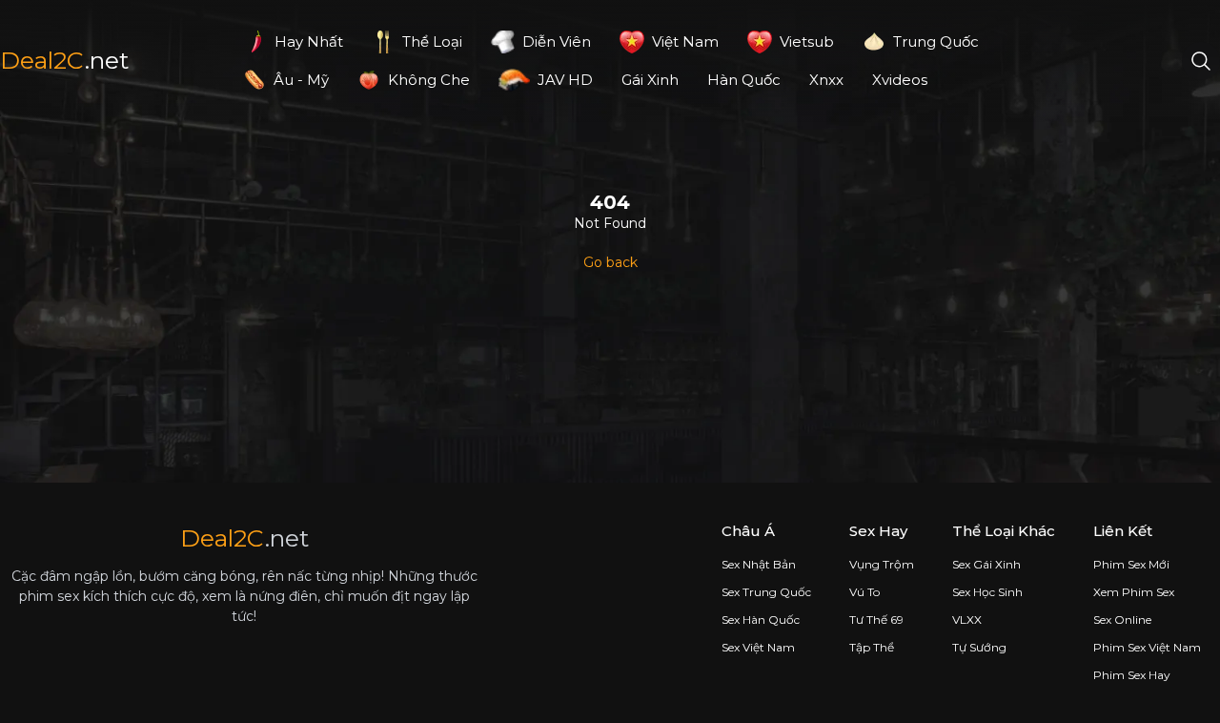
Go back (610, 262)
